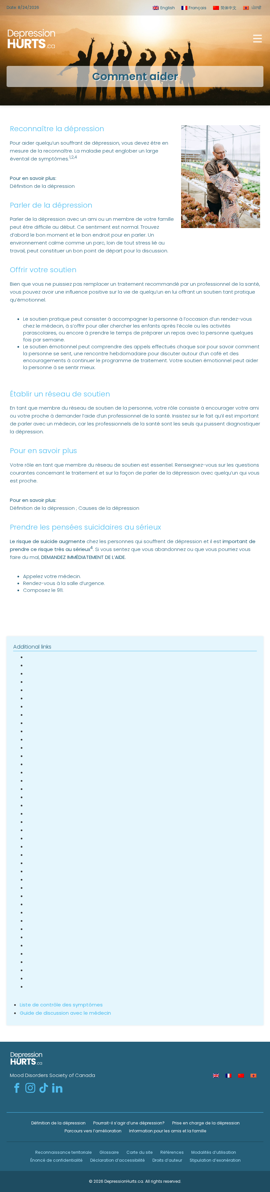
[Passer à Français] (228, 1076)
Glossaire (108, 1152)
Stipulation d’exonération (215, 1160)
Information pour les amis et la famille (167, 1131)
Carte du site (139, 1152)
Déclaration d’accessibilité (117, 1160)
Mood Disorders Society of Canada (52, 1075)
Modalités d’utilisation (213, 1152)
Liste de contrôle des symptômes (61, 1004)
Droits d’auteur (166, 1160)
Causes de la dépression (108, 508)
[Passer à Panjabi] (253, 1076)
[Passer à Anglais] (216, 1076)
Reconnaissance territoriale (63, 1152)
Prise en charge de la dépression (205, 1123)
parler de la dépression (171, 472)
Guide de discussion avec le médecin (65, 1012)
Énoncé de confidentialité (56, 1160)
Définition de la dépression (42, 186)
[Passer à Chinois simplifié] (241, 1076)
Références (171, 1152)
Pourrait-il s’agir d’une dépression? (128, 1123)
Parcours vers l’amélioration (93, 1131)
